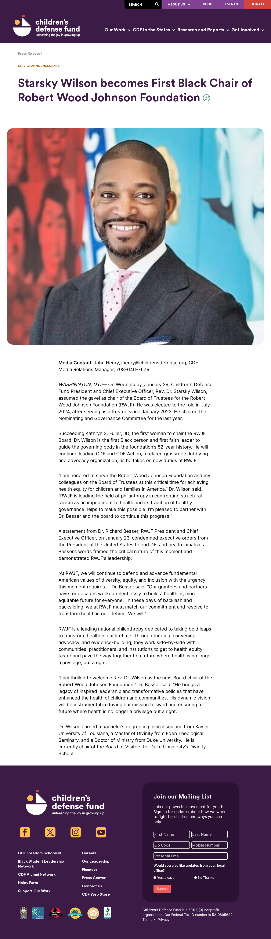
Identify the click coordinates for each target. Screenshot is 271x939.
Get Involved (245, 30)
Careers (89, 853)
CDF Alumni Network (37, 874)
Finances (90, 870)
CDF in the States (152, 30)
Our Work (116, 30)
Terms (147, 919)
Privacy (164, 919)
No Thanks (206, 877)
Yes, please (165, 877)
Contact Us (92, 886)
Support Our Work (34, 891)
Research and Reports (201, 30)
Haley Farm (28, 883)
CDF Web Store (96, 894)
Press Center (94, 878)
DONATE (258, 4)
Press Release (29, 53)
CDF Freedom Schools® (39, 853)
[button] (207, 97)
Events (231, 4)
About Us (177, 4)
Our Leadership (95, 861)
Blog (208, 4)
